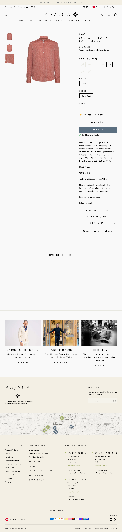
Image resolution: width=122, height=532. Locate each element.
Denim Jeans (9, 468)
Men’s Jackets (10, 475)
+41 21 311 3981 (101, 470)
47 (89, 71)
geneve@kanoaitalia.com (78, 473)
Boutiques (88, 20)
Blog (100, 20)
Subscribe (8, 7)
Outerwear (9, 478)
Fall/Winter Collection (36, 457)
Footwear (8, 482)
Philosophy (34, 20)
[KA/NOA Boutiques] (61, 333)
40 (89, 64)
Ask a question (98, 223)
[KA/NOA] (17, 391)
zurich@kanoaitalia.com (77, 499)
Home (22, 20)
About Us (35, 462)
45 (82, 71)
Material (84, 79)
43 (109, 64)
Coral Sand (86, 96)
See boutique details (73, 465)
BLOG (32, 466)
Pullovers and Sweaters (13, 471)
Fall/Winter (72, 20)
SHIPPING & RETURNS (41, 471)
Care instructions (98, 217)
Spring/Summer (53, 20)
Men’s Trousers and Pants (14, 464)
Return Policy (88, 528)
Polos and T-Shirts (11, 450)
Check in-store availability (90, 135)
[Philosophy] (99, 333)
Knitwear (8, 454)
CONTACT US (36, 480)
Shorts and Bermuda (12, 461)
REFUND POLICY (38, 475)
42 (103, 64)
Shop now (22, 363)
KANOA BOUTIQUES (76, 446)
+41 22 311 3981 (74, 470)
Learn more (61, 363)
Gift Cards (18, 7)
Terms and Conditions (101, 528)
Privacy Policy (77, 528)
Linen (83, 84)
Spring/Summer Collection (38, 454)
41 (96, 64)
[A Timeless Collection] (23, 333)
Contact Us (114, 528)
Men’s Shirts (9, 457)
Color (83, 91)
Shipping (92, 50)
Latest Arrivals (34, 450)
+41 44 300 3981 (75, 497)
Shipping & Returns (31, 7)
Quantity (84, 103)
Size (87, 59)
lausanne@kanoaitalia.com (106, 473)
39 (82, 64)
